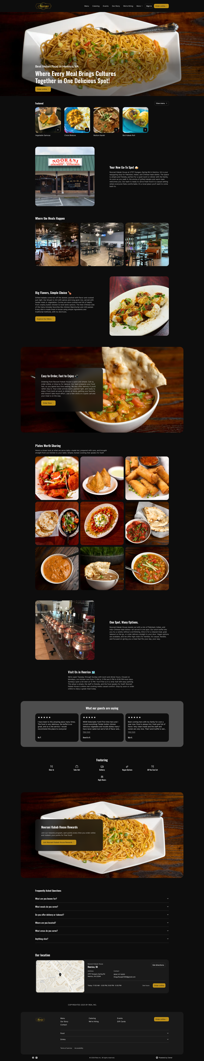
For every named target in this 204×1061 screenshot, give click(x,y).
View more (86, 732)
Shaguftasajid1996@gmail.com (124, 977)
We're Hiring (128, 6)
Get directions (158, 965)
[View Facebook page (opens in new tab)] (33, 1057)
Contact (63, 1025)
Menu (86, 6)
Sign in (149, 6)
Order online (159, 985)
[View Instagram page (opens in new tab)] (36, 1057)
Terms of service (66, 1048)
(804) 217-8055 (119, 974)
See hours (145, 985)
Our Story (116, 6)
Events (106, 6)
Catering (95, 6)
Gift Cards (121, 1021)
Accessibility (79, 1048)
